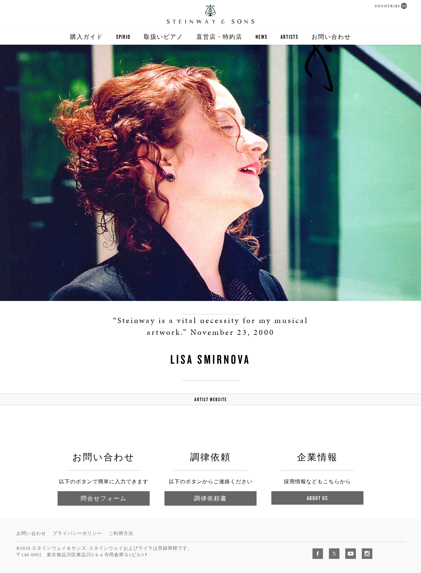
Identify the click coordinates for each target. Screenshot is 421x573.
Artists (289, 36)
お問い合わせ (331, 36)
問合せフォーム (104, 498)
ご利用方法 (121, 533)
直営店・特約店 (219, 36)
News (261, 36)
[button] (404, 6)
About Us (317, 497)
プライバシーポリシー (77, 533)
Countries (387, 6)
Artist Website (210, 399)
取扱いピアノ (163, 36)
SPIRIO (123, 36)
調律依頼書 (210, 498)
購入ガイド (86, 36)
